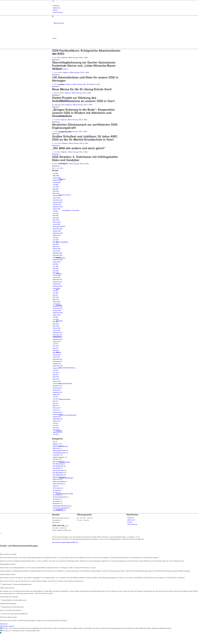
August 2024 (56, 209)
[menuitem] (99, 5)
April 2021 (56, 297)
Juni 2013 (56, 434)
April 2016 (56, 428)
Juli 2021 (55, 291)
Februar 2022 (57, 275)
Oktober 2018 (57, 364)
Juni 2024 (56, 213)
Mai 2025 (55, 189)
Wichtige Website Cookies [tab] (8, 564)
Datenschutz (56, 8)
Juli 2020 (55, 317)
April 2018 (56, 377)
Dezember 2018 (57, 359)
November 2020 (57, 308)
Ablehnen (69, 542)
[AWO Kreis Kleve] (67, 23)
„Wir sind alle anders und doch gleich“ (79, 148)
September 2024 (58, 207)
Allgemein (64, 57)
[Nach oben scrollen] (0, 533)
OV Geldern (56, 490)
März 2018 (56, 379)
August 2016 (56, 421)
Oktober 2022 (57, 257)
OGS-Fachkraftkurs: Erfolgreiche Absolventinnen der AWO (86, 52)
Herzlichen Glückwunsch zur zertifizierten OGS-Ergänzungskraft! (85, 126)
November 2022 (57, 255)
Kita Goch (56, 459)
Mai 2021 (55, 295)
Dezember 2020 (57, 306)
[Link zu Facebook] (53, 1)
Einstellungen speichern (7, 626)
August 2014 (56, 430)
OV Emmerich (57, 488)
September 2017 (58, 392)
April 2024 (56, 218)
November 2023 (57, 229)
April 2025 (56, 191)
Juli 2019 (55, 344)
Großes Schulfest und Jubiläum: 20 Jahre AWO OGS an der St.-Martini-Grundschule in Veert (84, 138)
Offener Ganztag (73, 57)
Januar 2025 (56, 198)
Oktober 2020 (57, 310)
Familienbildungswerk (59, 453)
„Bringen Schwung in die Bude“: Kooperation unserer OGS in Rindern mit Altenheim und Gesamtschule (83, 112)
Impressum (56, 5)
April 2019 (56, 350)
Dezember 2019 (57, 332)
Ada (54, 442)
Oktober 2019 (57, 337)
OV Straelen (90, 84)
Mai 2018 (55, 375)
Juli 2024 (55, 211)
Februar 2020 (57, 328)
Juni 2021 (56, 293)
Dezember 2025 (57, 180)
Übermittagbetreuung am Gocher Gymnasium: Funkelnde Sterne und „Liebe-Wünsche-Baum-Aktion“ (84, 65)
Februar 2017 (57, 408)
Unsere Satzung (57, 12)
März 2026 (56, 176)
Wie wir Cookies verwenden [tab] (8, 554)
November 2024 (57, 202)
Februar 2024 (57, 222)
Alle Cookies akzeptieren (59, 542)
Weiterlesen (55, 60)
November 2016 (57, 414)
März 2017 (56, 405)
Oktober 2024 (57, 204)
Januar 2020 (56, 330)
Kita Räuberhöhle (58, 466)
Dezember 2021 (57, 279)
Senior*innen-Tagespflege (60, 508)
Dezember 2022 (57, 253)
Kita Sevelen (56, 468)
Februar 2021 (57, 302)
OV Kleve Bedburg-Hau (60, 497)
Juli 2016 (55, 423)
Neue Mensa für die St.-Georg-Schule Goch (82, 89)
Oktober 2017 (57, 390)
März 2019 (56, 352)
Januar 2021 (56, 304)
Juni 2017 (56, 399)
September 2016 (58, 419)
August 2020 (56, 315)
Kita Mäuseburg (57, 464)
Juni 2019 (56, 346)
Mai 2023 (55, 242)
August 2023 (56, 235)
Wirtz (86, 57)
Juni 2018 (56, 372)
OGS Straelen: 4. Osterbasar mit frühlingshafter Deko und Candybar (85, 158)
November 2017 (57, 388)
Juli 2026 (55, 173)
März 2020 (56, 326)
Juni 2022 (56, 266)
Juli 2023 (55, 237)
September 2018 (58, 366)
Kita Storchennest (58, 470)
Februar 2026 (57, 178)
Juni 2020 (56, 319)
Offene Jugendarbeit (59, 481)
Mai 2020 (55, 321)
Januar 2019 (56, 357)
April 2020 (56, 324)
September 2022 (58, 260)
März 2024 (56, 220)
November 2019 (57, 335)
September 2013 (58, 432)
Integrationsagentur (58, 457)
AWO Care (56, 448)
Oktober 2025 (57, 182)
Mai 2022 (55, 268)
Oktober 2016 (57, 417)
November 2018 (57, 361)
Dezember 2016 (57, 412)
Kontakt (55, 10)
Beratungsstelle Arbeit (59, 450)
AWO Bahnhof (57, 446)
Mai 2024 (55, 215)
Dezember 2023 (57, 226)
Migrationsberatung (58, 477)
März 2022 (56, 273)
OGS (80, 57)
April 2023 (56, 244)
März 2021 (56, 299)
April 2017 (56, 403)
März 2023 (56, 246)
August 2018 (56, 368)
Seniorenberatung (58, 510)
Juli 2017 (55, 397)
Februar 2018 (57, 381)
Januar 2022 (56, 277)
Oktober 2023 (57, 231)
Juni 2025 (56, 187)
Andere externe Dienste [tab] (7, 588)
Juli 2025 (55, 184)
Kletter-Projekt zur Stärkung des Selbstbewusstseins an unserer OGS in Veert (83, 99)
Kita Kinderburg (57, 462)
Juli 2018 (55, 370)
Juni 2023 (56, 240)
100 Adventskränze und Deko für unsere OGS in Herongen (85, 79)
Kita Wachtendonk (58, 473)
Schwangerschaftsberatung (61, 506)
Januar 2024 (56, 224)
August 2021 (56, 288)
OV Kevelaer (56, 495)
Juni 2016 (56, 425)
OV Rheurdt (56, 499)
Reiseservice (57, 503)
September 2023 (58, 233)
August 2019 (56, 341)
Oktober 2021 (57, 284)
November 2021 (57, 282)
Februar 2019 (57, 355)
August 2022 (56, 262)
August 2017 (56, 394)
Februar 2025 (57, 195)
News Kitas (56, 479)
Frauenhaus (56, 455)
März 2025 (56, 193)
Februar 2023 (57, 248)
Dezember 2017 (57, 386)
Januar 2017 (56, 410)
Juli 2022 (55, 264)
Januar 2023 (56, 251)
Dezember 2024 (57, 200)
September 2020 (58, 313)
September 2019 (58, 339)
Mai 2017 (55, 401)
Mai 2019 (55, 348)
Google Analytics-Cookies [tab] (7, 574)
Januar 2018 (56, 383)
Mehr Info (75, 542)
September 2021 (58, 286)
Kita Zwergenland (58, 475)
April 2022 (56, 271)
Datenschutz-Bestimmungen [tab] (8, 617)
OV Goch (55, 492)
